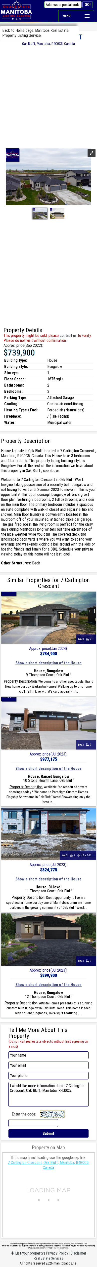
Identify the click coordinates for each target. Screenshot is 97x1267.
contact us (68, 335)
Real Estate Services (48, 1258)
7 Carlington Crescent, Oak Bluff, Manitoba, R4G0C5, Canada (48, 1165)
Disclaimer (78, 1253)
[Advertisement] (48, 96)
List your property (29, 1253)
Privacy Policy (57, 1253)
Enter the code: (24, 1114)
